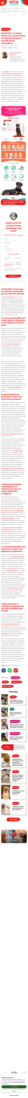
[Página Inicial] (14, 3)
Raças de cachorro (8, 686)
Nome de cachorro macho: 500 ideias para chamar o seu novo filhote (16, 738)
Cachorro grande (16, 682)
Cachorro (5, 682)
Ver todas (13, 819)
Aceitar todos (14, 1087)
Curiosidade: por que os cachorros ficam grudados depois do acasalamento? (17, 702)
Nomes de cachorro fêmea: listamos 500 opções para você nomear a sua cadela (17, 726)
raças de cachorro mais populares (11, 74)
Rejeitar (14, 1091)
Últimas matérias (19, 747)
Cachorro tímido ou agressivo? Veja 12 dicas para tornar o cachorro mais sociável (17, 778)
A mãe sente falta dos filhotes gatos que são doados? (16, 714)
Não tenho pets (8, 258)
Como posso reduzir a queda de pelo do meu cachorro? (18, 808)
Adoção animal (6, 29)
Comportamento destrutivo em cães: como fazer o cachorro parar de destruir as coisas (18, 762)
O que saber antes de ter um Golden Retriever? (18, 792)
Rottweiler (5, 72)
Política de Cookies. (17, 1082)
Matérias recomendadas (7, 747)
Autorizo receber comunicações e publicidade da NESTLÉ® (12, 269)
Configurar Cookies (14, 1095)
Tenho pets (18, 258)
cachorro (4, 81)
